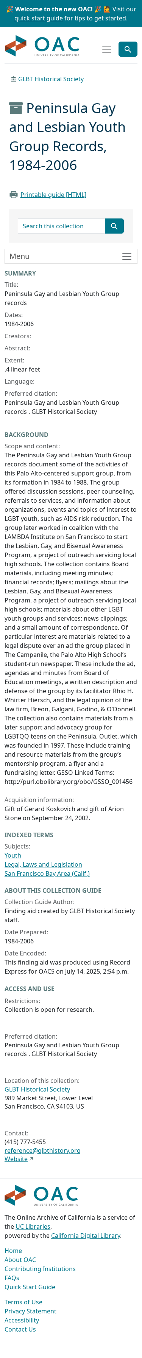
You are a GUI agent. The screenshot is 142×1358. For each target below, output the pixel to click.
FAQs (12, 1278)
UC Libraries (33, 1226)
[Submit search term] (114, 226)
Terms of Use (23, 1302)
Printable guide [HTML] (53, 194)
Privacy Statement (30, 1311)
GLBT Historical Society (51, 79)
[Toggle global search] (128, 49)
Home (13, 1251)
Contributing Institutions (40, 1269)
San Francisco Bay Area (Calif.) (47, 873)
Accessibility (22, 1320)
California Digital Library (85, 1235)
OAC (42, 46)
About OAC (20, 1260)
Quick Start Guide (30, 1287)
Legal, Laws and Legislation (43, 864)
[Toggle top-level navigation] (107, 49)
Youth (13, 855)
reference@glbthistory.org (43, 1150)
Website (16, 1159)
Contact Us (20, 1329)
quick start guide (38, 18)
